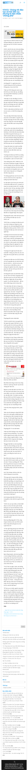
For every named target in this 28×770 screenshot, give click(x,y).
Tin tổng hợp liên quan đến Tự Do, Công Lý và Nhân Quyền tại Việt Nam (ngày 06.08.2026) (14, 667)
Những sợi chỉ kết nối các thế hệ (11, 635)
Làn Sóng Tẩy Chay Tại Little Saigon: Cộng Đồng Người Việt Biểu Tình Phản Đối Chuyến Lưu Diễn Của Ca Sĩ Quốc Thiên (13, 652)
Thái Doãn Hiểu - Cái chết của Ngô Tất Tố (13, 753)
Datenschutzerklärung (17, 768)
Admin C (6, 18)
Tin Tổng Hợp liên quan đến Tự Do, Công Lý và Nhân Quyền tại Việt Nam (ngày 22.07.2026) (14, 749)
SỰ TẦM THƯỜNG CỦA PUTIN (10, 663)
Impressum (8, 768)
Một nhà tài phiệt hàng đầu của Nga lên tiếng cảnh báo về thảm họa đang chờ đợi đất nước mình (13, 732)
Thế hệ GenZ (6, 632)
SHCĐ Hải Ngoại (18, 18)
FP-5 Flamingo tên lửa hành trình (11, 672)
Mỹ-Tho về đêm (7, 661)
